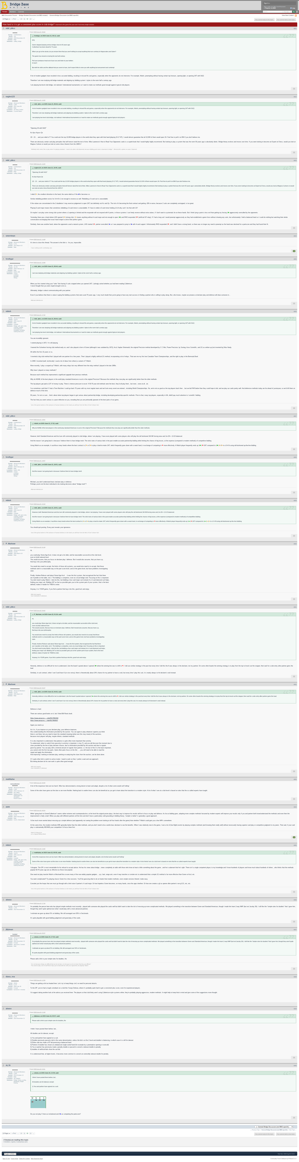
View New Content (288, 15)
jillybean (9, 929)
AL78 (8, 1065)
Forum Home (14, 1158)
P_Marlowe (10, 544)
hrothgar (9, 259)
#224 (295, 236)
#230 (295, 544)
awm (8, 807)
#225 (295, 259)
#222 (295, 96)
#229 (295, 500)
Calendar (21, 11)
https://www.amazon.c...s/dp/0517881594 (44, 718)
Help (293, 8)
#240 (295, 1065)
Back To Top (6, 1158)
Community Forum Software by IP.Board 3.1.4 (283, 1158)
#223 (295, 160)
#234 (295, 807)
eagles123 (10, 97)
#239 (295, 1008)
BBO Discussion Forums (9, 15)
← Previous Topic (255, 1129)
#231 (295, 607)
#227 (295, 416)
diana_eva (10, 977)
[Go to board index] (16, 5)
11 (24, 19)
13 (30, 19)
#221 (295, 28)
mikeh (8, 311)
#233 (295, 779)
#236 (295, 900)
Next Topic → (292, 1129)
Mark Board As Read (37, 1158)
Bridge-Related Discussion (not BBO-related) (33, 15)
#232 (295, 684)
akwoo (9, 900)
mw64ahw (10, 779)
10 (21, 19)
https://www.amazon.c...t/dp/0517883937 (44, 720)
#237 (295, 929)
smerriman (10, 236)
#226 (295, 311)
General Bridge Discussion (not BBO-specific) (64, 15)
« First (14, 19)
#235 (295, 845)
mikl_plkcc (10, 28)
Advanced (296, 12)
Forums (4, 11)
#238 (295, 976)
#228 (295, 457)
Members (13, 11)
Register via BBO (270, 8)
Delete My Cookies (24, 1158)
